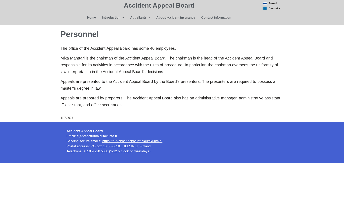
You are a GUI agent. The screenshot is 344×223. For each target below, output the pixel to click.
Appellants (138, 17)
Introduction (111, 17)
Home (91, 17)
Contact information (216, 17)
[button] (113, 17)
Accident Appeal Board (159, 5)
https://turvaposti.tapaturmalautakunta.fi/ (132, 141)
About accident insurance (175, 17)
